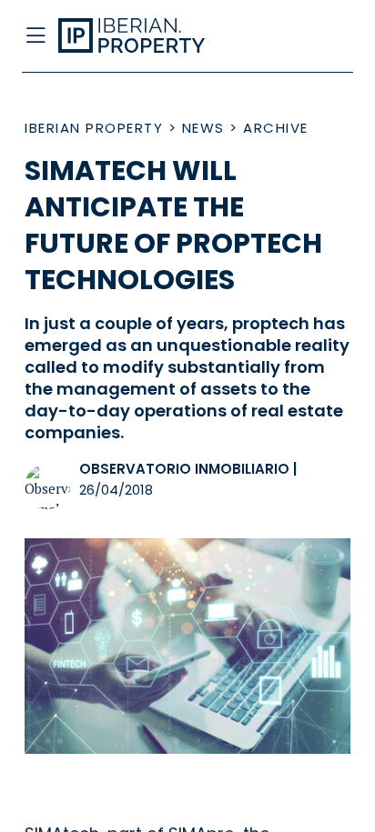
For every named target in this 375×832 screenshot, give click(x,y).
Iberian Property (94, 127)
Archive (276, 127)
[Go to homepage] (150, 36)
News (203, 127)
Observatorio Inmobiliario (184, 468)
